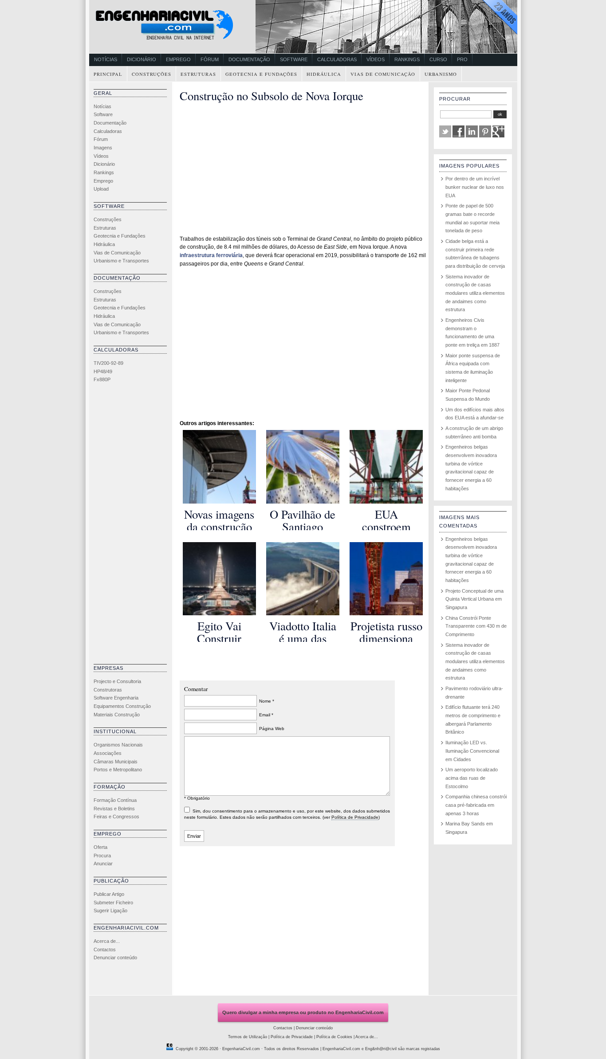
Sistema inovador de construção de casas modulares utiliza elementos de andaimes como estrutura (475, 293)
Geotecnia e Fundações (261, 74)
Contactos (105, 949)
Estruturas (198, 74)
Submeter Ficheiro (113, 902)
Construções (151, 74)
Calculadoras (337, 59)
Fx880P (102, 379)
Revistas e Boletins (114, 808)
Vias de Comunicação (382, 74)
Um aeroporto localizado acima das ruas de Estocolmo (471, 778)
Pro (462, 59)
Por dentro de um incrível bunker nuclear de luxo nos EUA (474, 187)
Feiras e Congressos (116, 816)
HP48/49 (103, 371)
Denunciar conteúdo (115, 957)
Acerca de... (107, 941)
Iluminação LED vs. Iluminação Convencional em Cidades (472, 751)
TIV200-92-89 (108, 363)
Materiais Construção (117, 714)
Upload (101, 188)
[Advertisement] (129, 526)
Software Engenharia (116, 697)
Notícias (105, 59)
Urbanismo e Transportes (121, 260)
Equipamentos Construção (122, 706)
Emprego (178, 59)
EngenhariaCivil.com (241, 1049)
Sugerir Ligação (110, 910)
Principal (108, 74)
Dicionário (141, 59)
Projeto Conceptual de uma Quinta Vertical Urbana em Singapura (474, 599)
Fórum (210, 59)
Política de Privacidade (354, 817)
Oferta (100, 847)
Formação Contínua (115, 800)
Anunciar (103, 863)
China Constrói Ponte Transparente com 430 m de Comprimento (476, 626)
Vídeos (375, 59)
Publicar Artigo (109, 894)
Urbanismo (441, 74)
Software (293, 59)
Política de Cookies (334, 1037)
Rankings (407, 59)
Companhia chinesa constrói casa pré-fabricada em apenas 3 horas (476, 805)
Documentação (249, 59)
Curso (438, 59)
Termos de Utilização (247, 1037)
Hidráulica (324, 74)
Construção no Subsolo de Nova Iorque (271, 95)
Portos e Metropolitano (118, 769)
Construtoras (108, 689)
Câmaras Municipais (116, 761)
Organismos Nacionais (118, 744)
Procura (102, 855)
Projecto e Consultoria (117, 681)
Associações (108, 753)
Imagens (103, 147)
